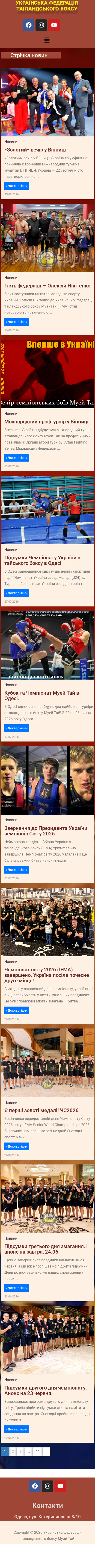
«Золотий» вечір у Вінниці (35, 150)
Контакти (47, 1505)
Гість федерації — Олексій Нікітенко (47, 286)
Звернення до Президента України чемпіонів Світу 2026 (45, 831)
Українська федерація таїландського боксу (47, 6)
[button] (46, 40)
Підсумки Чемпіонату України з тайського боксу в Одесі (42, 560)
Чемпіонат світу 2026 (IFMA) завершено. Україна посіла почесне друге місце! (46, 975)
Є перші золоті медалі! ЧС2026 (41, 1110)
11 (38, 1451)
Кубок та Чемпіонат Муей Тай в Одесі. (41, 695)
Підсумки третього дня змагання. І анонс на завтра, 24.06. (46, 1249)
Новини (10, 142)
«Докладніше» (17, 186)
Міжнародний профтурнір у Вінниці (46, 422)
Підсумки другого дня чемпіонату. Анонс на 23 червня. (45, 1390)
